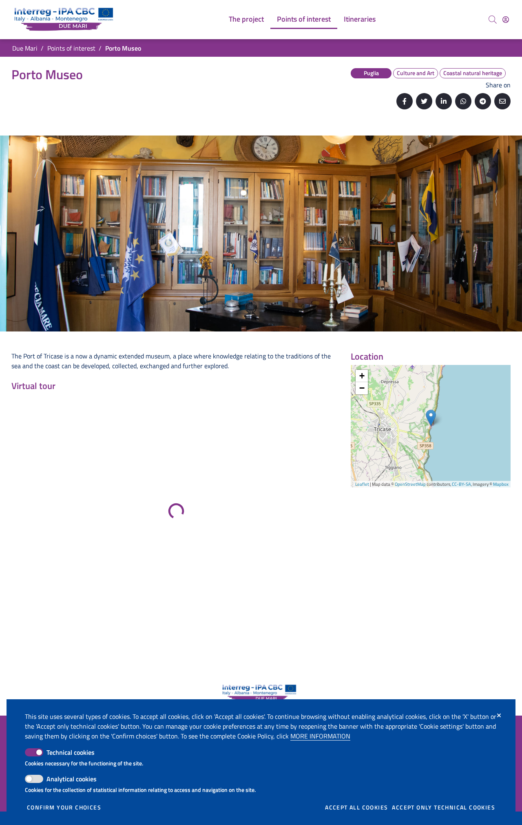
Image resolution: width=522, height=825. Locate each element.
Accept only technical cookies (443, 807)
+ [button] (362, 376)
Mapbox (501, 484)
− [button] (362, 388)
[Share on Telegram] (483, 101)
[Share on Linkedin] (444, 101)
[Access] (505, 19)
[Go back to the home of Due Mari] (65, 19)
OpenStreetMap (410, 484)
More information (320, 736)
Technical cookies (70, 752)
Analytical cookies (71, 779)
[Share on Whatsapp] (463, 101)
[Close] (499, 716)
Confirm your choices (64, 807)
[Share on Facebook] (404, 101)
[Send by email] (502, 101)
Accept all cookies (356, 807)
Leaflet (362, 484)
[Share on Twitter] (424, 101)
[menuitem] (246, 19)
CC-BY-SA (461, 484)
